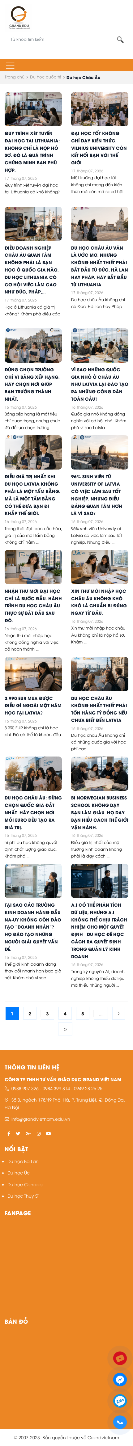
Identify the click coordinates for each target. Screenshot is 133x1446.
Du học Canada (25, 1184)
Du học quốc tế (45, 76)
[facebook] (8, 1133)
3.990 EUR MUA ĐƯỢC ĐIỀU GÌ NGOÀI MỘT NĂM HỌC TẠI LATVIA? (33, 705)
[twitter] (18, 1133)
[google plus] (28, 1133)
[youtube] (48, 1133)
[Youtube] (120, 1357)
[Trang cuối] (65, 1028)
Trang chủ (14, 76)
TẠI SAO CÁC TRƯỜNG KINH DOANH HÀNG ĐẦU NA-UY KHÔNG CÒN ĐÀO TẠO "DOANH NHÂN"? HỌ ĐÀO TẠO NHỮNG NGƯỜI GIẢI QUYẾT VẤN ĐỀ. (33, 926)
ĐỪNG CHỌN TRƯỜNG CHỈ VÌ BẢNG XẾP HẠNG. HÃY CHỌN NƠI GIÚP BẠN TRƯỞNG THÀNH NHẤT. (32, 384)
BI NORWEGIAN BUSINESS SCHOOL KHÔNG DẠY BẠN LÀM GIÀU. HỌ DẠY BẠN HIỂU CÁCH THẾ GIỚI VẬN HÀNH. (99, 812)
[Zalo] (120, 1400)
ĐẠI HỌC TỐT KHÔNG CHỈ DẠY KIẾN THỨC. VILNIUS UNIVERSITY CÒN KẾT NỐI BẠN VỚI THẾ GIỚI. (99, 147)
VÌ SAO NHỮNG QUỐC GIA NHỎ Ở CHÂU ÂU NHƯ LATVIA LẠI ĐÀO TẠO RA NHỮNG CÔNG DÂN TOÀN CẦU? (99, 384)
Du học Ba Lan (23, 1161)
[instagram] (39, 1133)
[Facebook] (120, 1379)
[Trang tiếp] (118, 1013)
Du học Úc (18, 1172)
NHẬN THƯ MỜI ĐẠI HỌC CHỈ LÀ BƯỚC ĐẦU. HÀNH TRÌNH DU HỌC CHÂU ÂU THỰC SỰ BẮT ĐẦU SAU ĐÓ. (33, 605)
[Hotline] (120, 1421)
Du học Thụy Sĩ (22, 1196)
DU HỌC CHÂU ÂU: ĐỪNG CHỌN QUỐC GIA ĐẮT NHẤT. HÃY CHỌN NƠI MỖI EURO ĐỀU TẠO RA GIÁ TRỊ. (33, 812)
